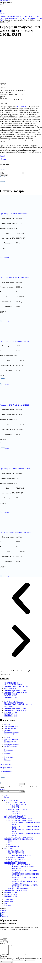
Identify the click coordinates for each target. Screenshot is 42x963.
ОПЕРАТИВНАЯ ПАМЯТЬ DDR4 (20, 821)
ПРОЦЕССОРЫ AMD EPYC (18, 889)
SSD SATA (16, 811)
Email (2, 941)
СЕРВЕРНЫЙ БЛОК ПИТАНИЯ (15, 692)
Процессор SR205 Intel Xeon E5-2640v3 (15, 469)
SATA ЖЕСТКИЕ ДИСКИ (17, 810)
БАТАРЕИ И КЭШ (10, 694)
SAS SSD (15, 808)
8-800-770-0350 (5, 1)
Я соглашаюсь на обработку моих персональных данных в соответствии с (21, 959)
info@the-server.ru (6, 768)
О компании (8, 750)
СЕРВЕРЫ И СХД (10, 698)
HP (9, 843)
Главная (3, 16)
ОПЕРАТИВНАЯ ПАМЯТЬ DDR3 (20, 819)
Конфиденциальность (11, 732)
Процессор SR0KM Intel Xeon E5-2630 (14, 405)
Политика (3, 956)
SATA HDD (16, 813)
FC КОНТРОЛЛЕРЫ (15, 850)
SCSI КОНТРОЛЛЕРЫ (16, 857)
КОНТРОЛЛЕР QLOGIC (17, 859)
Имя (1, 939)
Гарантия (7, 730)
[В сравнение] (2, 184)
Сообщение (4, 954)
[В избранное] (2, 179)
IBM (9, 844)
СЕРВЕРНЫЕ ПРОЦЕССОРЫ (17, 16)
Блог (5, 752)
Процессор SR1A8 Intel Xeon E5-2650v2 (15, 277)
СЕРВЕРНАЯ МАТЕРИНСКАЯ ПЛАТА (18, 687)
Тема (2, 944)
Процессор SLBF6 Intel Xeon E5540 (13, 214)
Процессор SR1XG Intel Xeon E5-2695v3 (15, 532)
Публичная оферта (10, 734)
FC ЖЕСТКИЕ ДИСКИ (16, 802)
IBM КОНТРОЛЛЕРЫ (16, 852)
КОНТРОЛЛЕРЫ (10, 688)
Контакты (7, 753)
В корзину (4, 175)
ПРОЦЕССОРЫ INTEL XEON (19, 865)
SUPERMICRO (13, 846)
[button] (4, 257)
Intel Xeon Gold (21, 107)
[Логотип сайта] (7, 9)
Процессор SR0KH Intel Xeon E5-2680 (14, 341)
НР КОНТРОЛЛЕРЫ (15, 861)
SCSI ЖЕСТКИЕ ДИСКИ (17, 815)
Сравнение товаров (11, 726)
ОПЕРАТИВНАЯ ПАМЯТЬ (14, 685)
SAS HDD (15, 806)
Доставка (7, 724)
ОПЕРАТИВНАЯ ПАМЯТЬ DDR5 (20, 837)
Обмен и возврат (10, 728)
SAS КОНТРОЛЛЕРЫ (16, 854)
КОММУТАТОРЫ (10, 696)
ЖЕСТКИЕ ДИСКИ (11, 683)
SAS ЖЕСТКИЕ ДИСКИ (17, 804)
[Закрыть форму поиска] (2, 780)
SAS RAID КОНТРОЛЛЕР (21, 855)
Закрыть (3, 789)
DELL (10, 841)
